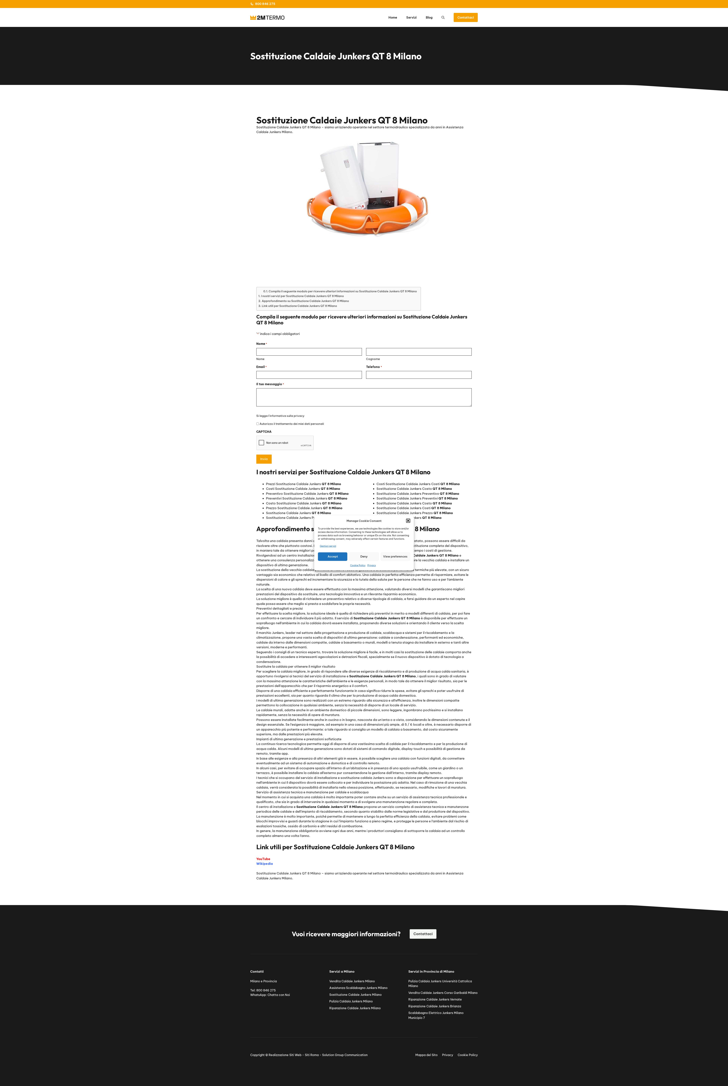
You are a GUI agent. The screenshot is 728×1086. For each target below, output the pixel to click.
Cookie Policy (358, 565)
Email (261, 367)
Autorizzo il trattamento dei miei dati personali (292, 424)
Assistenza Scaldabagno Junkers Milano (358, 988)
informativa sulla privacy (287, 416)
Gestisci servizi (328, 546)
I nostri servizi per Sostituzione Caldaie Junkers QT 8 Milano (302, 296)
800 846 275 (265, 4)
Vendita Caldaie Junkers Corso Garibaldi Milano (443, 993)
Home (392, 17)
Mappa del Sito (426, 1055)
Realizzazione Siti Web (285, 1055)
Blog (429, 17)
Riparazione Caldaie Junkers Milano (355, 1008)
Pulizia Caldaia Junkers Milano (351, 1001)
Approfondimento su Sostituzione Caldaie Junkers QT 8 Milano (305, 301)
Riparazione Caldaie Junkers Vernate (435, 999)
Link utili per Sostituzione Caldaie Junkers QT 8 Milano (299, 306)
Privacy (371, 565)
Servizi (411, 17)
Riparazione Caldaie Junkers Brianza (434, 1006)
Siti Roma (312, 1055)
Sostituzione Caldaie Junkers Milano (355, 995)
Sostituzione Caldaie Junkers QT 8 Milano (288, 873)
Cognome (373, 359)
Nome (260, 359)
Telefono (374, 367)
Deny (364, 556)
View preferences (395, 556)
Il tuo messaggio (270, 384)
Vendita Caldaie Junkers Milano (352, 981)
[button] (408, 521)
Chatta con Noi (279, 995)
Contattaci (465, 17)
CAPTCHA (263, 432)
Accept (333, 556)
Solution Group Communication (345, 1055)
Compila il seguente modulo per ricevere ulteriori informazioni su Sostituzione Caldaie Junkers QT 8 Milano (343, 291)
